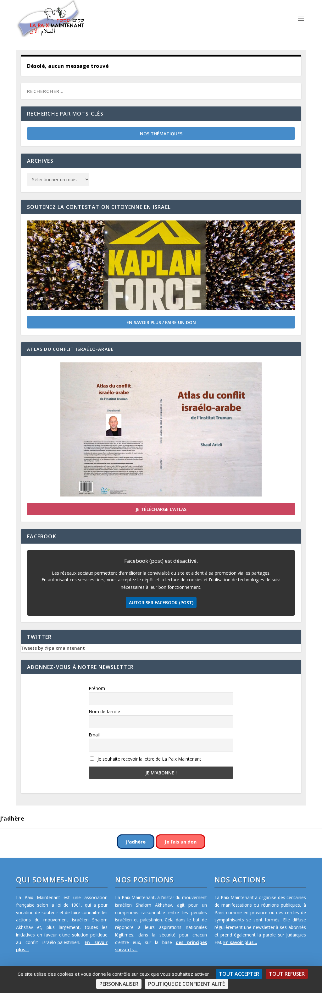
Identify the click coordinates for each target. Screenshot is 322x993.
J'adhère (136, 841)
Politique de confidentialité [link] (186, 983)
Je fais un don (180, 841)
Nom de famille (104, 711)
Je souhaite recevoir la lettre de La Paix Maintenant (148, 759)
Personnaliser (118, 983)
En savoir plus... (240, 942)
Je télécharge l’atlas (161, 509)
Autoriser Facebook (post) (161, 602)
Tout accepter (239, 973)
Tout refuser (287, 973)
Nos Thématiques (161, 134)
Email (94, 735)
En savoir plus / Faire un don (161, 322)
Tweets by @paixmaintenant (53, 648)
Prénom (97, 688)
